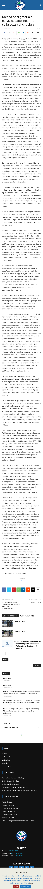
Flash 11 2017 (36, 602)
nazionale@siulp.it (17, 853)
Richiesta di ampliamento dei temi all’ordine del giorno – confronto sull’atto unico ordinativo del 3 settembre (21, 693)
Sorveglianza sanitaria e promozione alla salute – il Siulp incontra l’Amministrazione (11, 605)
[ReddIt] (28, 33)
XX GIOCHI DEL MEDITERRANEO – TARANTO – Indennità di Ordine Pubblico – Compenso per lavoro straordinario (21, 701)
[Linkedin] (23, 33)
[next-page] (6, 653)
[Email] (33, 33)
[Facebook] (4, 33)
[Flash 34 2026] (7, 623)
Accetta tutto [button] (25, 886)
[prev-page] (3, 653)
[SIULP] (21, 5)
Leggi (31, 883)
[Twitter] (9, 33)
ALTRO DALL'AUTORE (27, 616)
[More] (38, 33)
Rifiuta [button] (16, 886)
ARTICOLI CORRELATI (10, 616)
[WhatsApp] (18, 33)
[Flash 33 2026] (7, 633)
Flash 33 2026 (19, 631)
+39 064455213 (14, 851)
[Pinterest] (14, 33)
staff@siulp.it (19, 855)
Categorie (6, 723)
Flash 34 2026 (19, 621)
